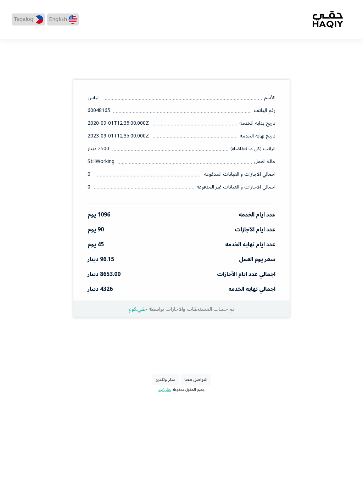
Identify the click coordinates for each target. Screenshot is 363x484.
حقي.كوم (138, 309)
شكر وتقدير (165, 379)
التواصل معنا (195, 379)
